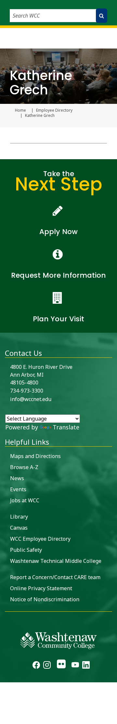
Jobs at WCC (24, 500)
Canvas (19, 527)
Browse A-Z (24, 467)
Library (19, 516)
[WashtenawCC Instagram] (47, 665)
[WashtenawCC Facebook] (36, 665)
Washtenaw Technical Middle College (55, 560)
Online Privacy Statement (41, 588)
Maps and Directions (35, 456)
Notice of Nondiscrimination (44, 599)
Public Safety (26, 549)
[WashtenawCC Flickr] (61, 665)
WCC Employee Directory (40, 538)
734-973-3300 (26, 390)
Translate (66, 427)
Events (18, 489)
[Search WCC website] (101, 15)
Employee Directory (54, 110)
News (17, 478)
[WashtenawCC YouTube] (75, 665)
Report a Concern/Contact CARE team (55, 577)
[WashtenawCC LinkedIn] (86, 665)
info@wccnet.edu (30, 399)
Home (20, 110)
